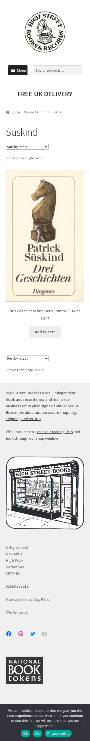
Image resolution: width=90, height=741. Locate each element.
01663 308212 (17, 586)
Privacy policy (58, 733)
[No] (83, 722)
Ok (25, 733)
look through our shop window (32, 438)
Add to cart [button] (45, 331)
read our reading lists (55, 431)
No (37, 733)
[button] (21, 70)
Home (16, 112)
